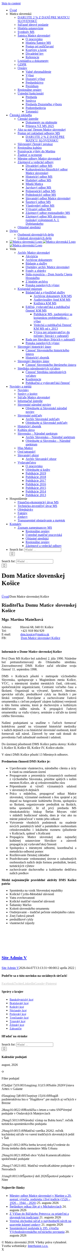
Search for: (16, 549)
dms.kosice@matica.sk (34, 634)
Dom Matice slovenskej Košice (40, 638)
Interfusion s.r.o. (38, 1246)
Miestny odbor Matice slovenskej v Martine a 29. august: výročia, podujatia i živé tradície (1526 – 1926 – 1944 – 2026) (40, 1199)
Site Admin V (14, 957)
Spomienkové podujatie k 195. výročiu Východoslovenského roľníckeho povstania (37, 1230)
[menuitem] (13, 10)
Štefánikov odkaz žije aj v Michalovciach (36, 1206)
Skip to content (11, 3)
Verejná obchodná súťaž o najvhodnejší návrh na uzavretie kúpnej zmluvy (40, 1222)
